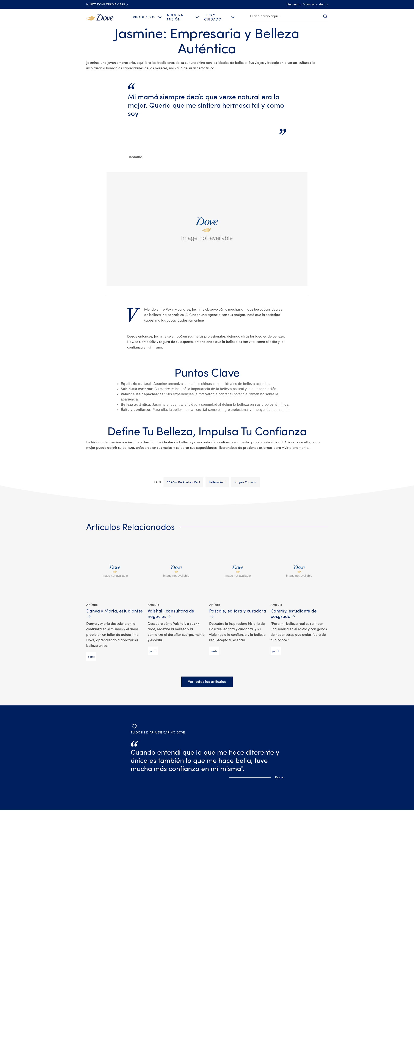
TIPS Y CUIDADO (212, 17)
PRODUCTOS (144, 17)
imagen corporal (245, 482)
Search (325, 16)
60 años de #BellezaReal (183, 482)
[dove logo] (99, 17)
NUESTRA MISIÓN (175, 17)
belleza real (217, 482)
